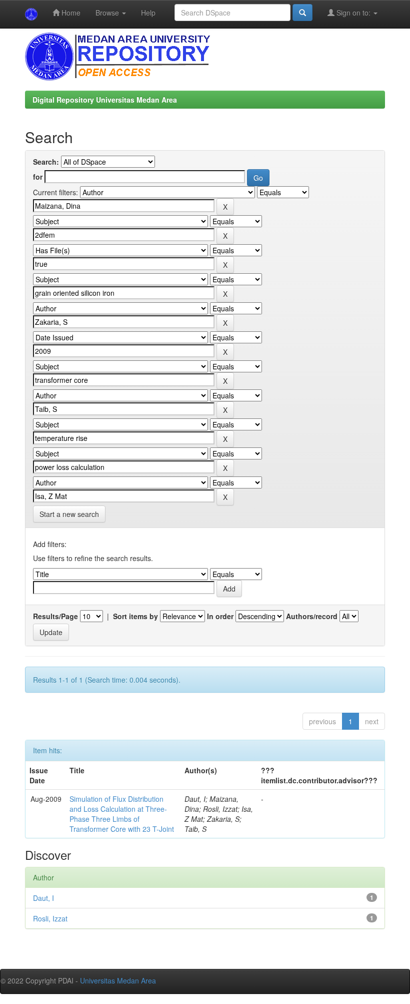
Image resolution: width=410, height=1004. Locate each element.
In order (220, 616)
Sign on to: (353, 13)
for (37, 177)
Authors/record (312, 616)
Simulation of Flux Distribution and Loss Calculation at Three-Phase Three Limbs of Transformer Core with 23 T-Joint (122, 814)
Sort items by (135, 616)
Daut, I (43, 898)
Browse (108, 13)
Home (70, 13)
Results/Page (55, 616)
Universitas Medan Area (118, 980)
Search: (46, 162)
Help (148, 13)
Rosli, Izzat (50, 918)
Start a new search (69, 514)
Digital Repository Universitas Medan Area (104, 100)
